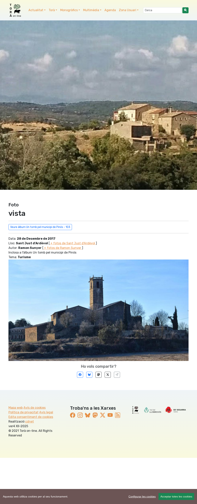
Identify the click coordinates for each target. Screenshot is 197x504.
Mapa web (15, 407)
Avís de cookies (34, 407)
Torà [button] (52, 10)
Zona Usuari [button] (127, 10)
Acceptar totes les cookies (176, 496)
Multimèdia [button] (91, 10)
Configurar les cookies (142, 496)
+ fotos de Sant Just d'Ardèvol (73, 243)
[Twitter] (108, 375)
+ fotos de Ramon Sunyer (62, 248)
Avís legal (46, 412)
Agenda (110, 10)
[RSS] (117, 415)
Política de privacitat (23, 412)
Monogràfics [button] (69, 10)
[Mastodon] (98, 375)
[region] (98, 496)
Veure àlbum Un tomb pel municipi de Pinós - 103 (40, 227)
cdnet (29, 421)
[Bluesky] (89, 375)
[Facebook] (80, 375)
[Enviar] (117, 375)
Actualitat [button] (35, 10)
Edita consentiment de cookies (30, 417)
